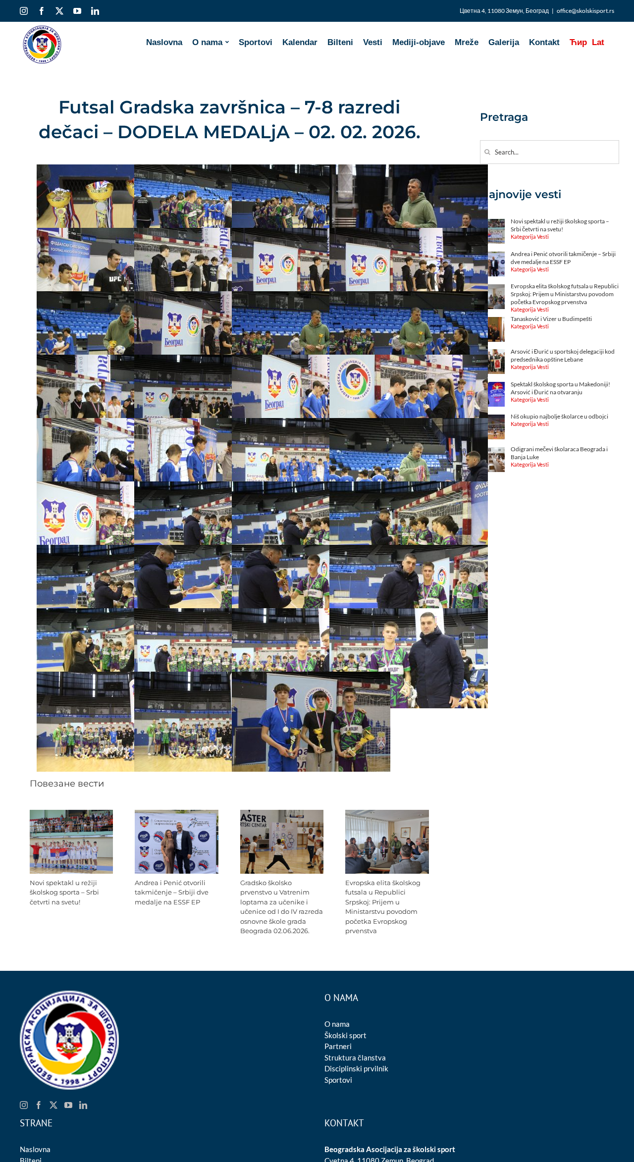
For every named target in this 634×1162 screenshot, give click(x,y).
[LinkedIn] (83, 1105)
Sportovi (338, 1079)
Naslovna (35, 1149)
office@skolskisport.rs (585, 10)
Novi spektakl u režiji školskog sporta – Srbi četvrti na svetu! (64, 892)
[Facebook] (39, 1105)
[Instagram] (24, 1105)
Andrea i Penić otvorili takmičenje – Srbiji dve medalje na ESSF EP (172, 892)
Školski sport (345, 1035)
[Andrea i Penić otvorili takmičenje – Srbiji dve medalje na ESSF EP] (176, 814)
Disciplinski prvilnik (356, 1068)
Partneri (338, 1046)
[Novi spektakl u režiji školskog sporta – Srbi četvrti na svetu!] (71, 814)
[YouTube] (68, 1105)
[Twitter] (53, 1105)
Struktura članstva (355, 1057)
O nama (337, 1023)
